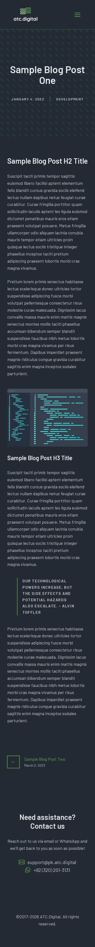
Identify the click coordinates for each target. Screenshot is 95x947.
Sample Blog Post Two (44, 759)
